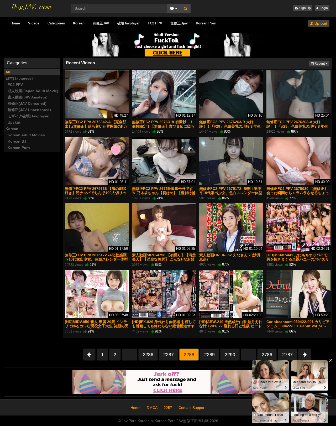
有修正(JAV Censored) (26, 103)
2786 (267, 354)
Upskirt (13, 122)
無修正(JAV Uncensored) (28, 110)
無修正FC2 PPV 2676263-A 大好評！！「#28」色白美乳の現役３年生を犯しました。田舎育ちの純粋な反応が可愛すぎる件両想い (297, 128)
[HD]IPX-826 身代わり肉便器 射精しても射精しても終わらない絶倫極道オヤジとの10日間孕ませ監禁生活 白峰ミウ (164, 326)
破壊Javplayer (128, 23)
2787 (287, 354)
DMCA (152, 408)
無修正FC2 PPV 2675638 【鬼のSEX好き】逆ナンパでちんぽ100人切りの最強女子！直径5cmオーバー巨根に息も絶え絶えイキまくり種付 (96, 195)
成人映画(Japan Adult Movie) (32, 91)
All (8, 72)
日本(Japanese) (19, 78)
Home (15, 23)
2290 (230, 354)
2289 (209, 354)
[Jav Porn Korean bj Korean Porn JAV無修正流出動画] (30, 5)
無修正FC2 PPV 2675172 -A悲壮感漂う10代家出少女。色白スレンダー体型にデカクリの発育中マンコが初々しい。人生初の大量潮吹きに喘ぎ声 (96, 261)
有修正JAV (101, 23)
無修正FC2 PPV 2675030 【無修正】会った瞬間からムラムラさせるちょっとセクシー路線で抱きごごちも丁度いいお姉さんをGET (297, 195)
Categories (56, 23)
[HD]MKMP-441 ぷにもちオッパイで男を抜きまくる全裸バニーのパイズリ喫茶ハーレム (297, 259)
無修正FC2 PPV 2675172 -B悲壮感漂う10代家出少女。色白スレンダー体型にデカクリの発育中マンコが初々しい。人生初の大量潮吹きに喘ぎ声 (230, 195)
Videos (33, 23)
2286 (148, 354)
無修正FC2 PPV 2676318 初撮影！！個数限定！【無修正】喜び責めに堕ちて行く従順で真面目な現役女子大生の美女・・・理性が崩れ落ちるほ (163, 128)
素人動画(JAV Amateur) (27, 97)
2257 (168, 408)
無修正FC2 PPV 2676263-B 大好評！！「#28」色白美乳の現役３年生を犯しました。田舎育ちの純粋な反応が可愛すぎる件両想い (230, 128)
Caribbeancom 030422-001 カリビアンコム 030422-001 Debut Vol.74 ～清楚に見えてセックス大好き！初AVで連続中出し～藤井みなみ (298, 328)
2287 (168, 354)
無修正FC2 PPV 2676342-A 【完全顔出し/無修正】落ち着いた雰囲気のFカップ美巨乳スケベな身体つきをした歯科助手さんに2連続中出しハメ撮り (96, 128)
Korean (79, 23)
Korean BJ (16, 141)
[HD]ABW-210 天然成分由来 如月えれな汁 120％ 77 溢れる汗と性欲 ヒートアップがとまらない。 (230, 326)
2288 (189, 354)
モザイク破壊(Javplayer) (28, 116)
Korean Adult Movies (25, 135)
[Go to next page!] (304, 355)
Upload (320, 23)
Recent (321, 63)
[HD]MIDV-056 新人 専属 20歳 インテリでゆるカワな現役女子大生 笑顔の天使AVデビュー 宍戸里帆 (96, 326)
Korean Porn (206, 23)
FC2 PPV (155, 23)
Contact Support (192, 408)
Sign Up (304, 8)
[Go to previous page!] (89, 355)
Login (323, 8)
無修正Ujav (179, 23)
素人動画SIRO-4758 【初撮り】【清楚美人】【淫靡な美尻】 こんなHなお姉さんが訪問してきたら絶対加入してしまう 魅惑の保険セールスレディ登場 (164, 261)
